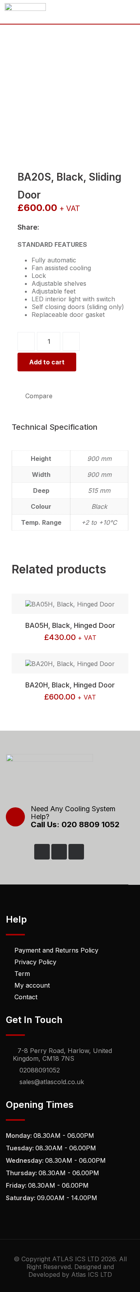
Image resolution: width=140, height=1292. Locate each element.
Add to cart (47, 362)
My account (32, 985)
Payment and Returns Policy (56, 950)
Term (22, 973)
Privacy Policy (35, 962)
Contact (25, 997)
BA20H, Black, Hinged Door (70, 685)
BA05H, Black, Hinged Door (70, 625)
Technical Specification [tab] (55, 427)
